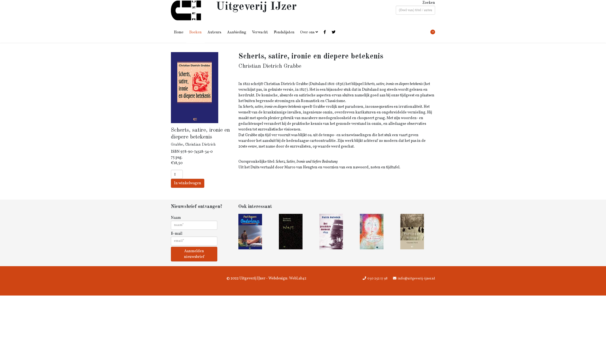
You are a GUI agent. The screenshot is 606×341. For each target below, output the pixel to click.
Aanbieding (236, 32)
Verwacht (260, 32)
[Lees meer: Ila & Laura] (377, 231)
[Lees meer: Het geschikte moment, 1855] (336, 231)
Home (178, 32)
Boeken (195, 32)
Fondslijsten (284, 32)
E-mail (176, 233)
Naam (176, 217)
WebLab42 (297, 278)
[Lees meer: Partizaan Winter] (417, 231)
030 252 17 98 (377, 278)
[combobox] (415, 10)
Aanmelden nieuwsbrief (194, 254)
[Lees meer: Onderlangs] (255, 231)
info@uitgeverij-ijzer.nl (416, 278)
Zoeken (428, 2)
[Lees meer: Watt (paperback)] (296, 231)
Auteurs (214, 32)
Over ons (307, 32)
